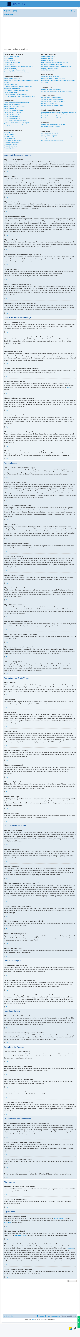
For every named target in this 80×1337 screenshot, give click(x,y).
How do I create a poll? (10, 108)
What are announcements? (11, 142)
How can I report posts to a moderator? (15, 120)
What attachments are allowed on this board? (53, 124)
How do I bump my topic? (11, 126)
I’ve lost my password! (10, 68)
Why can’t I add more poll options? (13, 110)
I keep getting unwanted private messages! (53, 78)
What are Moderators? (47, 58)
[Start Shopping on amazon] (75, 1328)
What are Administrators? (48, 56)
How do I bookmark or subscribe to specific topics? (55, 114)
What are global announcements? (13, 140)
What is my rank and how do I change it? (15, 94)
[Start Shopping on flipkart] (70, 1328)
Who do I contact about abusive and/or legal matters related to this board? (58, 138)
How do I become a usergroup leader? (51, 64)
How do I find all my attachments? (50, 126)
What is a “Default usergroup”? (49, 68)
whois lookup (70, 1248)
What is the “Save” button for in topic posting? (16, 122)
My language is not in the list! (12, 88)
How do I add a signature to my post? (14, 106)
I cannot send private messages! (50, 76)
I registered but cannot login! (12, 62)
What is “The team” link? (47, 70)
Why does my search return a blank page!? (53, 101)
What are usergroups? (47, 60)
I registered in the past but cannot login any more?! (18, 66)
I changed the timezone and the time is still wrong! (18, 86)
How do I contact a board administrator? (52, 141)
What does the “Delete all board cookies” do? (16, 72)
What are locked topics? (11, 146)
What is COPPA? (8, 58)
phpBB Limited (58, 1218)
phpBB (68, 387)
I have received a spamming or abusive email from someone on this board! (58, 81)
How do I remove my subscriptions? (51, 118)
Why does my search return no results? (52, 99)
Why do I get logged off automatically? (14, 70)
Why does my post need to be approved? (15, 124)
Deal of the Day (79, 1322)
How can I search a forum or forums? (51, 97)
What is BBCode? (9, 132)
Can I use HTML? (9, 134)
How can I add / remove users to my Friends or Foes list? (57, 91)
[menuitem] (14, 11)
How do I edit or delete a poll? (12, 112)
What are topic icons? (10, 148)
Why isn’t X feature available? (49, 135)
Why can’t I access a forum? (12, 114)
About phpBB (7, 1222)
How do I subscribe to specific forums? (51, 116)
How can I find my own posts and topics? (52, 105)
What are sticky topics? (10, 144)
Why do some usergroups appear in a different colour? (56, 66)
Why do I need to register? (11, 56)
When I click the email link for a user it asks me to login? (19, 96)
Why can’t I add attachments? (12, 116)
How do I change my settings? (12, 78)
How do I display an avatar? (12, 92)
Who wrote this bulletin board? (49, 133)
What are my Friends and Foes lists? (51, 89)
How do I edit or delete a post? (12, 104)
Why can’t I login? (9, 64)
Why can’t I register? (9, 60)
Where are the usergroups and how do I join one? (55, 62)
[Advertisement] (40, 32)
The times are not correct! (11, 84)
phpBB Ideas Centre (20, 1235)
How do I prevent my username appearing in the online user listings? (21, 81)
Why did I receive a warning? (12, 118)
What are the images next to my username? (16, 90)
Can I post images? (9, 138)
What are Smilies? (9, 136)
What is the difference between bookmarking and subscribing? (58, 112)
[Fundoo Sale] (16, 4)
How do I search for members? (49, 103)
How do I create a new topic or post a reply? (16, 102)
